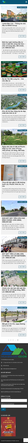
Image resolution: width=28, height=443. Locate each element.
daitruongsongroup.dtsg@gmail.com (9, 368)
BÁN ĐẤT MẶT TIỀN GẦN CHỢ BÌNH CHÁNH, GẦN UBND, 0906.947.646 (13, 220)
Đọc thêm (22, 36)
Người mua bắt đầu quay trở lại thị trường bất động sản (11, 391)
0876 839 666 (6, 365)
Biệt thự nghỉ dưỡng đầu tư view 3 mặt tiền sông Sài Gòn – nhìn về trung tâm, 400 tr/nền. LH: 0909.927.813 (13, 45)
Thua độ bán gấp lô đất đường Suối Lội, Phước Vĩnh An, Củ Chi (13, 184)
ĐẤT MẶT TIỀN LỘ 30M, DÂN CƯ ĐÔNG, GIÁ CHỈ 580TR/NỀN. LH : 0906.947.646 (14, 256)
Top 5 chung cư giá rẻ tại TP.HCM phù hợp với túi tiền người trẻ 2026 (12, 381)
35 (17, 340)
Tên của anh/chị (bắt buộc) (6, 398)
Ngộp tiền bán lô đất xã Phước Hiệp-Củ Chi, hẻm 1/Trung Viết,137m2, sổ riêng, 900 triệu (13, 148)
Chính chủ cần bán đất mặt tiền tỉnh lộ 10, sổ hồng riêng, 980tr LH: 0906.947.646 (14, 290)
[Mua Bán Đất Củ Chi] (3, 2)
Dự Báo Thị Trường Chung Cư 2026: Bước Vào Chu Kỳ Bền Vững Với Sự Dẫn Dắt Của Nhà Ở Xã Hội (13, 385)
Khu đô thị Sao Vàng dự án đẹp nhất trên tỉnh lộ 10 (14, 112)
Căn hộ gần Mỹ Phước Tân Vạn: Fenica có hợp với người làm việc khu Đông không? (12, 376)
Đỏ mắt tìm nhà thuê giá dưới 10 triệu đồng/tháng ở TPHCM (12, 388)
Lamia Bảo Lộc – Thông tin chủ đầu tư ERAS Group (14, 24)
